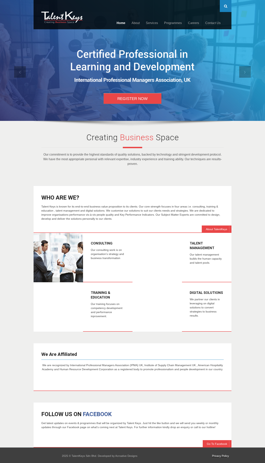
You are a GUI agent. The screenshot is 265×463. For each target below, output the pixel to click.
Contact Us (213, 23)
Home (121, 23)
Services (152, 23)
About (136, 23)
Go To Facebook (217, 443)
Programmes (173, 23)
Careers (193, 23)
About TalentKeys (216, 229)
